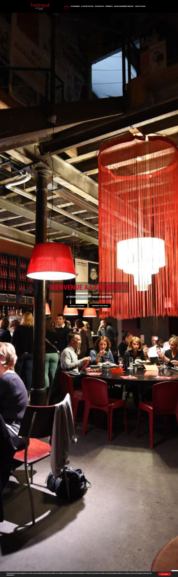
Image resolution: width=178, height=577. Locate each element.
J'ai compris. (164, 574)
